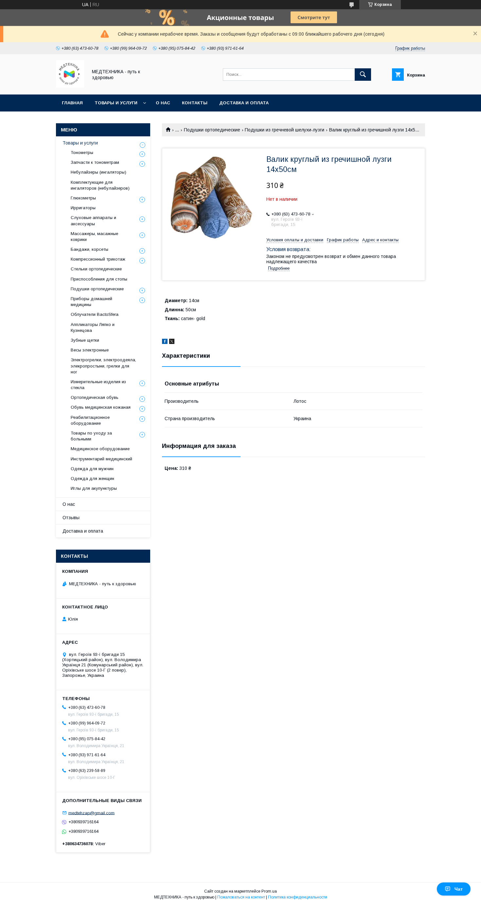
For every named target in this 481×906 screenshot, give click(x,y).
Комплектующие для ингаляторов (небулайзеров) (100, 185)
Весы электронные (90, 350)
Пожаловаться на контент (241, 897)
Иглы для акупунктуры (94, 488)
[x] (171, 342)
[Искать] (363, 74)
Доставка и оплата (244, 102)
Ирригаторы (83, 207)
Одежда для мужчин (92, 468)
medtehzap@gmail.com (91, 812)
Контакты (194, 102)
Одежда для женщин (92, 478)
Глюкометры (83, 198)
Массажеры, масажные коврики (94, 236)
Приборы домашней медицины (91, 301)
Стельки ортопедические (96, 268)
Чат (458, 889)
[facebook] (165, 342)
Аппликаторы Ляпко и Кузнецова (93, 327)
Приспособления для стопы (99, 279)
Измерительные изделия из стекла (98, 384)
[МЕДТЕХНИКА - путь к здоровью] (70, 86)
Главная (72, 102)
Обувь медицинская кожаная (101, 407)
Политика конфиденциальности (297, 897)
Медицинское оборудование (100, 448)
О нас (163, 102)
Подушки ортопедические (212, 129)
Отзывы (71, 517)
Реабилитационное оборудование (90, 420)
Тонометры (82, 152)
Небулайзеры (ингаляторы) (98, 172)
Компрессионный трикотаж (98, 259)
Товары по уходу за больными (91, 436)
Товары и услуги (116, 102)
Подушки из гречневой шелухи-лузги (284, 129)
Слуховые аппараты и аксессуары (93, 220)
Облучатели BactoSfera (94, 314)
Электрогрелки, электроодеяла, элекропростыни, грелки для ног (103, 365)
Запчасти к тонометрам (95, 162)
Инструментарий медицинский (101, 458)
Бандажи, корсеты (89, 249)
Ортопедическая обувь (94, 397)
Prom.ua (269, 891)
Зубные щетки (85, 340)
